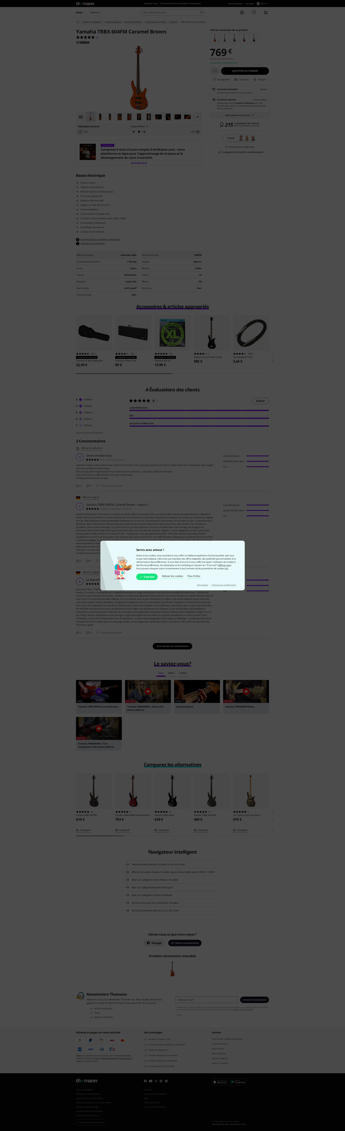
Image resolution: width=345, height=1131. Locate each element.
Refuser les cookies (172, 576)
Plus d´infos (193, 576)
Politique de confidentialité (224, 585)
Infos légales (203, 585)
